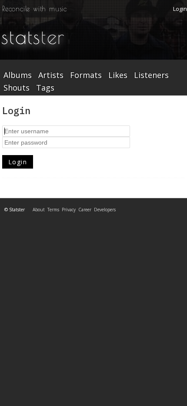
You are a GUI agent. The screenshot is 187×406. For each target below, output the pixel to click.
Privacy (69, 209)
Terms (53, 209)
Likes (117, 75)
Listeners (151, 75)
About (39, 209)
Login (180, 9)
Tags (45, 88)
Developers (105, 209)
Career (84, 209)
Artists (50, 75)
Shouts (16, 88)
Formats (86, 75)
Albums (17, 75)
